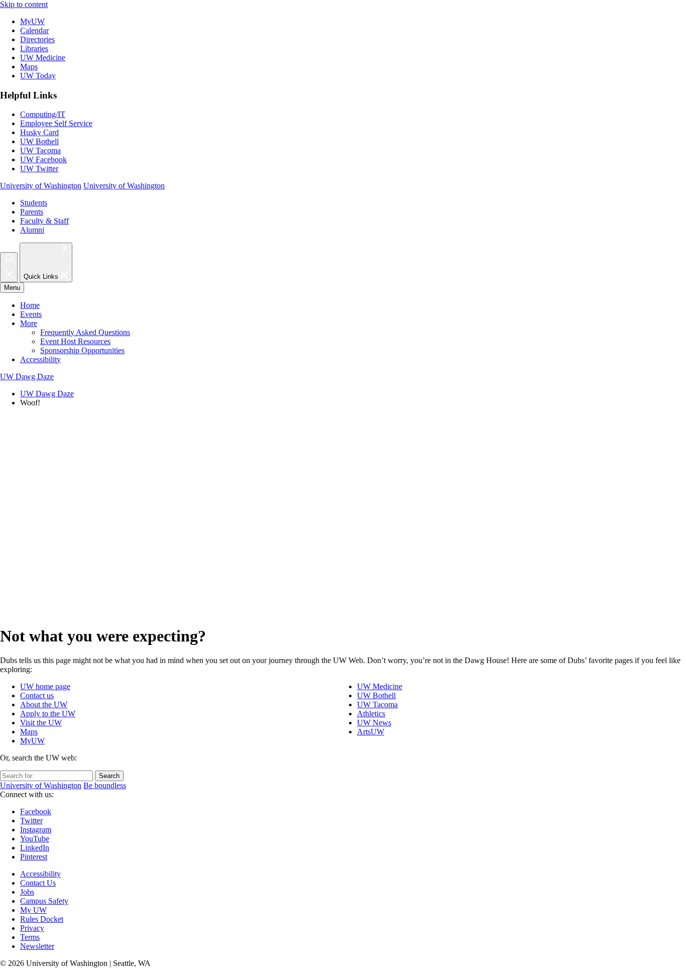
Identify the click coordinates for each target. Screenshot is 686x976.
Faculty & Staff (44, 220)
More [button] (28, 323)
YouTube (34, 838)
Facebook (35, 811)
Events (31, 314)
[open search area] (9, 267)
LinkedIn (34, 847)
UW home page (45, 686)
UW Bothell (39, 141)
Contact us (37, 695)
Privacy (32, 928)
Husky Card (39, 132)
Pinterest (33, 856)
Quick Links (42, 277)
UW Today (38, 75)
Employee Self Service (56, 123)
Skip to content (24, 4)
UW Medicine (42, 57)
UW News (374, 722)
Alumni (32, 230)
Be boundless (104, 785)
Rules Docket (41, 919)
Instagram (35, 829)
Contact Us (38, 883)
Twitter (31, 820)
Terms (30, 937)
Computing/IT (42, 114)
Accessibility (40, 359)
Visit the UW (41, 722)
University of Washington (40, 185)
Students (33, 202)
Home (30, 305)
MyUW (32, 21)
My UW (33, 910)
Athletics (371, 713)
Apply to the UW (47, 713)
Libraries (34, 48)
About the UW (43, 704)
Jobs (27, 892)
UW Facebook (43, 159)
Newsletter (37, 946)
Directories (37, 39)
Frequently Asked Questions (85, 332)
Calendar (34, 30)
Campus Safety (44, 901)
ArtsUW (370, 731)
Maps (29, 66)
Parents (31, 211)
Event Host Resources (75, 341)
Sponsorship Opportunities (82, 350)
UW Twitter (39, 168)
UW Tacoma (40, 150)
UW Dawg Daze (47, 393)
